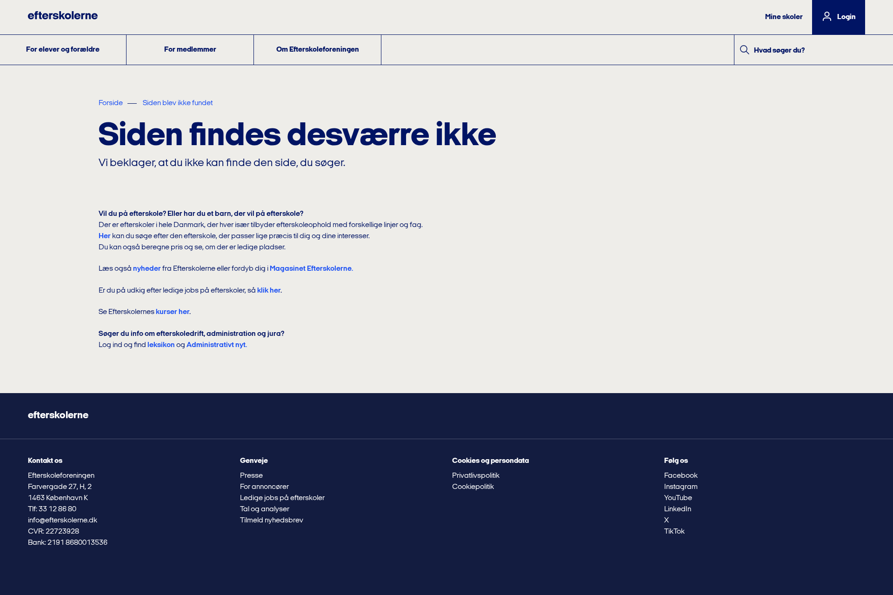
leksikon (161, 345)
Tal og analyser (264, 509)
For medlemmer (190, 49)
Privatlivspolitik (476, 476)
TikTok (674, 531)
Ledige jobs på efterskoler (282, 498)
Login (846, 17)
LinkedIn (677, 509)
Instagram (681, 487)
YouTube (678, 498)
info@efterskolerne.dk (62, 520)
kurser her (172, 312)
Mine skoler (784, 17)
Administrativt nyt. (217, 345)
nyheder (147, 269)
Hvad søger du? (779, 50)
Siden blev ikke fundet (178, 103)
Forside (111, 103)
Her (105, 236)
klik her (268, 290)
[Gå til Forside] (63, 17)
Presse (251, 476)
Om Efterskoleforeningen (317, 49)
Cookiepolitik (473, 487)
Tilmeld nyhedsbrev (271, 520)
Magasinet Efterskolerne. (311, 269)
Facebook (681, 476)
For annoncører (264, 487)
